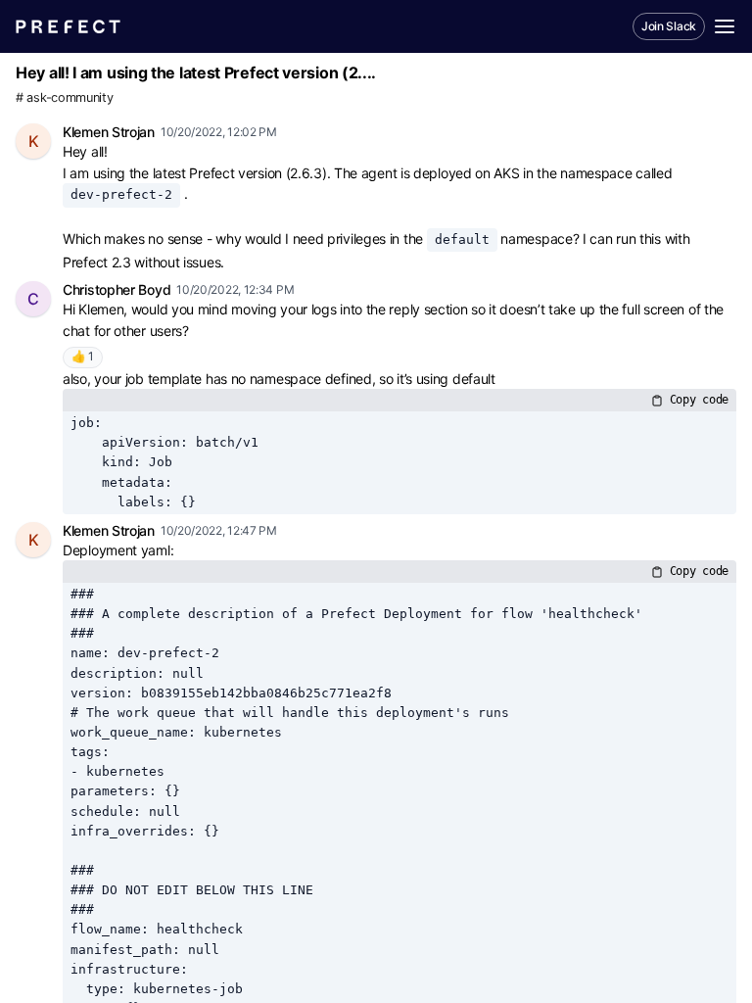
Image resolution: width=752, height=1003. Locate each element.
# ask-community (65, 97)
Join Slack (668, 26)
